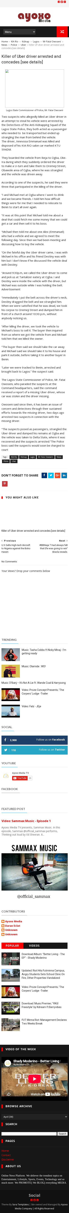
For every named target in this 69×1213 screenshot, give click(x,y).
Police (14, 44)
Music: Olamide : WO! (34, 666)
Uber (23, 44)
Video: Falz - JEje (31, 706)
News (4, 44)
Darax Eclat (12, 925)
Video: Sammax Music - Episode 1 (26, 821)
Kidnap (25, 41)
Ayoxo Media (13, 921)
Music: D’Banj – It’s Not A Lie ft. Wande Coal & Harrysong (33, 682)
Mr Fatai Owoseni (52, 41)
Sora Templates (20, 1204)
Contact (6, 1155)
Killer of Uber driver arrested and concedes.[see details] (33, 530)
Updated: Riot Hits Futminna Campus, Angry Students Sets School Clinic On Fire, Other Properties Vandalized (43, 974)
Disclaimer (7, 1159)
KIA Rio (14, 41)
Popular (12, 946)
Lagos (36, 41)
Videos (34, 946)
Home (4, 41)
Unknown (11, 930)
